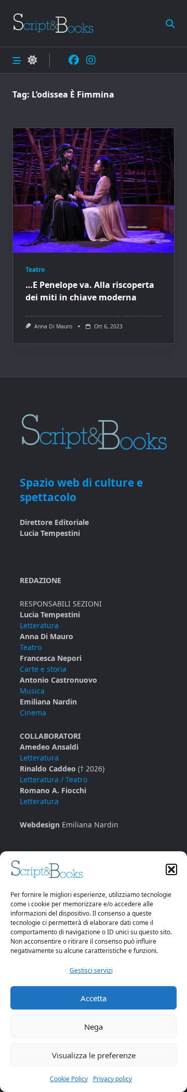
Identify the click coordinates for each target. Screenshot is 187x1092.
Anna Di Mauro (53, 326)
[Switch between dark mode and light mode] (32, 60)
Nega (93, 1026)
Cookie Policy (69, 1078)
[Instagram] (91, 60)
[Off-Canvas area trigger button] (16, 59)
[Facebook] (74, 60)
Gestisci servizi (91, 970)
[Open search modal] (170, 23)
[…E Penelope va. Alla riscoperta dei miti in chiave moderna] (93, 190)
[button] (171, 869)
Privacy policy (112, 1078)
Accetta (93, 998)
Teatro (35, 269)
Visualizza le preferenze (94, 1055)
